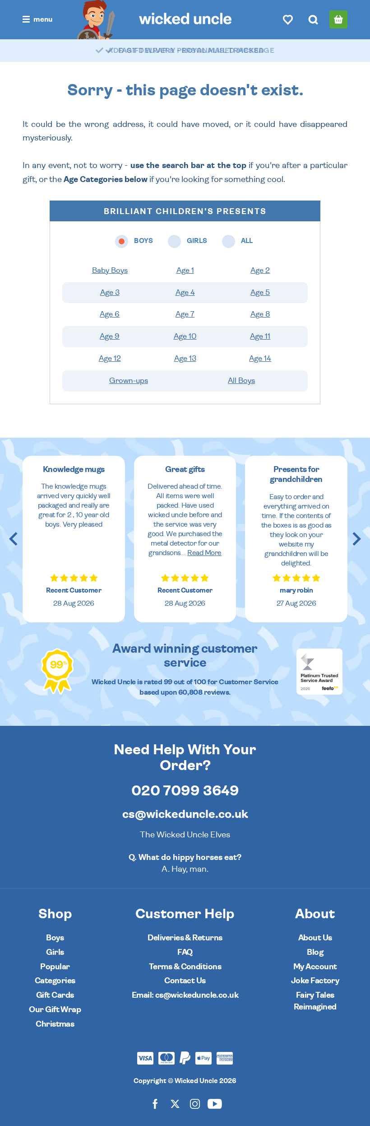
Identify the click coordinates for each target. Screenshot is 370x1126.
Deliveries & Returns (185, 938)
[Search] (313, 19)
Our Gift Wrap (55, 1009)
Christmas (55, 1024)
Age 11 (260, 336)
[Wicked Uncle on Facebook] (155, 1103)
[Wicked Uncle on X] (175, 1103)
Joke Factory (315, 980)
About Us (315, 938)
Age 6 (110, 314)
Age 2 (260, 270)
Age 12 (110, 358)
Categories (55, 980)
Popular (54, 966)
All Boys (241, 380)
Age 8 (260, 314)
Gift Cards (55, 995)
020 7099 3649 (185, 791)
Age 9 (110, 336)
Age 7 (185, 314)
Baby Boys (110, 270)
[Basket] (338, 19)
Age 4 (185, 292)
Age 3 (110, 292)
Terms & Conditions (185, 966)
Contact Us (185, 980)
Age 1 (185, 270)
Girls (55, 952)
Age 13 (185, 358)
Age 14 (260, 358)
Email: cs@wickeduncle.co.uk (185, 995)
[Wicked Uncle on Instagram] (195, 1103)
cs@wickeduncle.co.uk (185, 814)
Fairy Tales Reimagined (315, 1001)
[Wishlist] (288, 19)
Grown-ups (128, 380)
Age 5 (260, 292)
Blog (315, 952)
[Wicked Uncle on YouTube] (215, 1103)
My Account (315, 966)
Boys (55, 938)
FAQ (184, 952)
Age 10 (185, 336)
